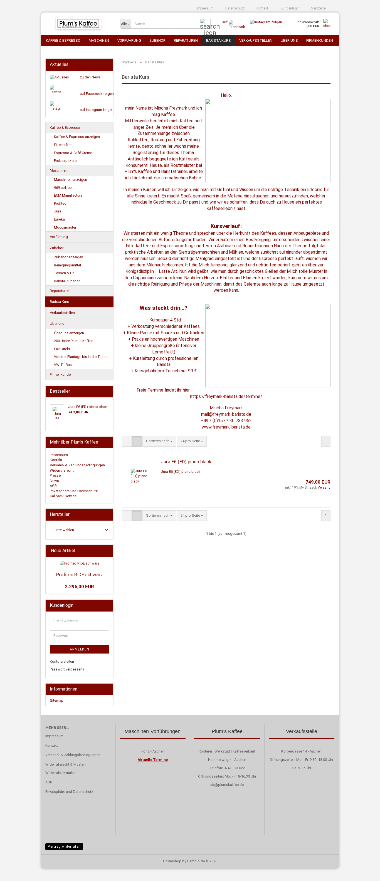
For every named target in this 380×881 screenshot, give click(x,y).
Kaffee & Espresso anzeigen (77, 137)
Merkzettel (317, 8)
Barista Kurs (218, 40)
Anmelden (79, 649)
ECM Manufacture (68, 195)
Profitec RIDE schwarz (79, 574)
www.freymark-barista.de (226, 427)
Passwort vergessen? (67, 669)
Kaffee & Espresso (63, 40)
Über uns (289, 40)
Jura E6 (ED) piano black (186, 461)
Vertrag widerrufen (64, 846)
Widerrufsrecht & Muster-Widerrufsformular (65, 768)
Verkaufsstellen (255, 40)
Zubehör (157, 40)
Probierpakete (65, 161)
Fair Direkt (62, 349)
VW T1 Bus (63, 365)
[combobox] (159, 441)
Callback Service (63, 496)
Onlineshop (172, 861)
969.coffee (62, 187)
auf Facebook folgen (97, 93)
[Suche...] (205, 24)
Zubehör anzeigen (68, 257)
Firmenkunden (319, 40)
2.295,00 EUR (79, 586)
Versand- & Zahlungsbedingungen (77, 465)
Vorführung (129, 40)
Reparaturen (186, 40)
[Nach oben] (364, 872)
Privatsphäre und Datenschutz (74, 491)
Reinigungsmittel (67, 265)
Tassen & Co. (64, 273)
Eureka (59, 219)
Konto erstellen (62, 661)
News (54, 481)
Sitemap (56, 700)
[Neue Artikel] (107, 551)
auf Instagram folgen (96, 110)
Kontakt (262, 8)
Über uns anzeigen (69, 333)
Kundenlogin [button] (289, 8)
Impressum (205, 8)
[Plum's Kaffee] (78, 24)
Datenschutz (234, 8)
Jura (57, 211)
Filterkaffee (63, 145)
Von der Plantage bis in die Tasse (80, 357)
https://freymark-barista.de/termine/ (226, 396)
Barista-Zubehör (67, 281)
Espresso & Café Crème (73, 153)
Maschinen (99, 40)
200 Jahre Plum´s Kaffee (73, 341)
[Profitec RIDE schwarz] (79, 563)
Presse (55, 475)
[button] (127, 441)
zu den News (90, 77)
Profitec (60, 203)
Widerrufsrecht (62, 470)
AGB (53, 486)
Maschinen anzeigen (70, 179)
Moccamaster (65, 227)
